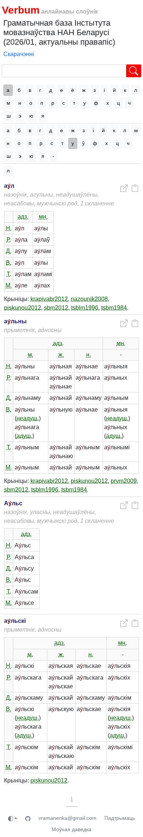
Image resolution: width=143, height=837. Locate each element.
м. (30, 354)
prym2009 (124, 481)
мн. (43, 216)
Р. (9, 240)
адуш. (24, 436)
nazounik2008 (89, 299)
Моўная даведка (71, 829)
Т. (9, 274)
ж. (61, 354)
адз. (23, 216)
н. (88, 354)
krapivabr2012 (49, 299)
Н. (9, 228)
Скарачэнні (18, 54)
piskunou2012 (22, 308)
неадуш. (27, 418)
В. (8, 263)
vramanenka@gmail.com (67, 818)
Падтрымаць (119, 818)
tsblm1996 (84, 308)
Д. (8, 251)
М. (9, 285)
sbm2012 (56, 308)
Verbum (21, 10)
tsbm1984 (114, 308)
